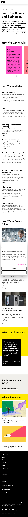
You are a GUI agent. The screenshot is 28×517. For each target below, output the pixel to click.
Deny (14, 272)
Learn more (4, 104)
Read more (4, 148)
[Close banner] (26, 243)
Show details (21, 264)
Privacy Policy (12, 505)
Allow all (14, 268)
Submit (21, 502)
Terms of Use (19, 513)
